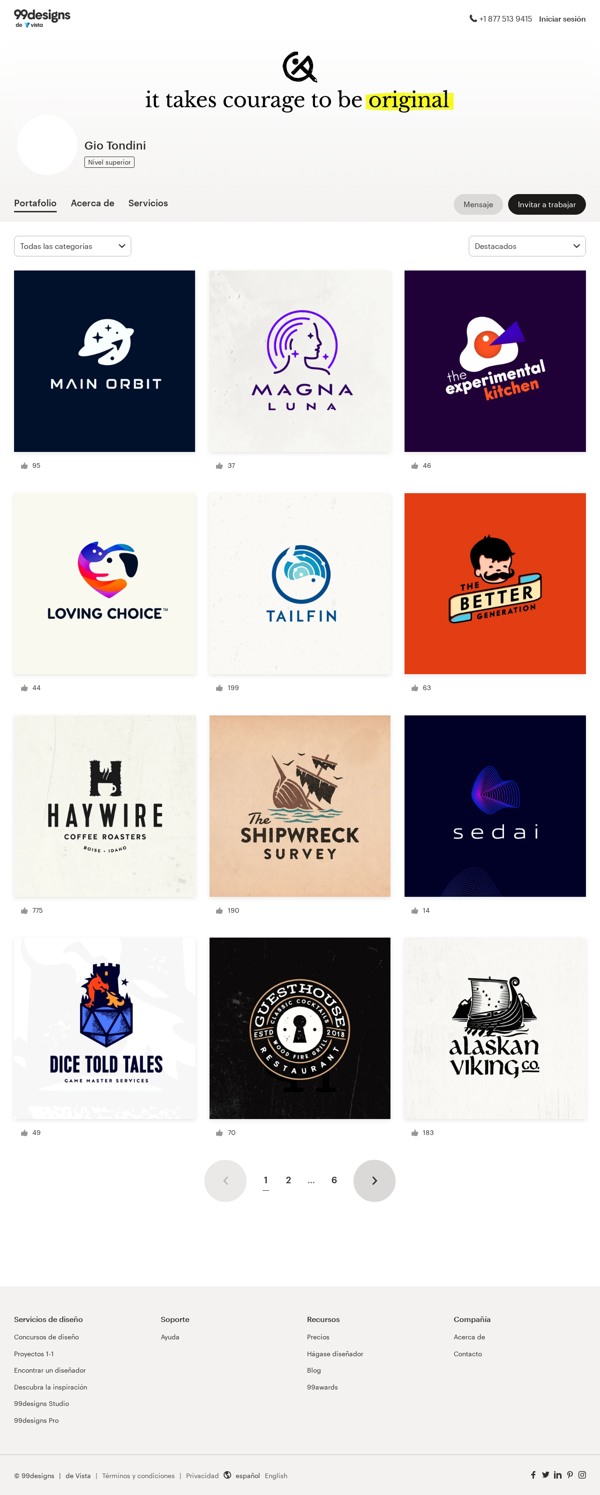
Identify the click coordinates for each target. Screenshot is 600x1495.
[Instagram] (582, 1475)
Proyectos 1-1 (34, 1354)
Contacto (468, 1354)
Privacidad (202, 1476)
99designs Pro (36, 1420)
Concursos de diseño (46, 1337)
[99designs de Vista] (42, 18)
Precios (318, 1337)
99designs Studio (41, 1403)
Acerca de (469, 1337)
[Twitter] (545, 1475)
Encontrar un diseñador (50, 1370)
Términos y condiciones (138, 1476)
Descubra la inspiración (50, 1387)
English (276, 1476)
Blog (314, 1370)
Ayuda (170, 1337)
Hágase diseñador (335, 1354)
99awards (322, 1387)
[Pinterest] (570, 1475)
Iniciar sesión (562, 18)
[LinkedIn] (558, 1475)
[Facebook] (533, 1475)
